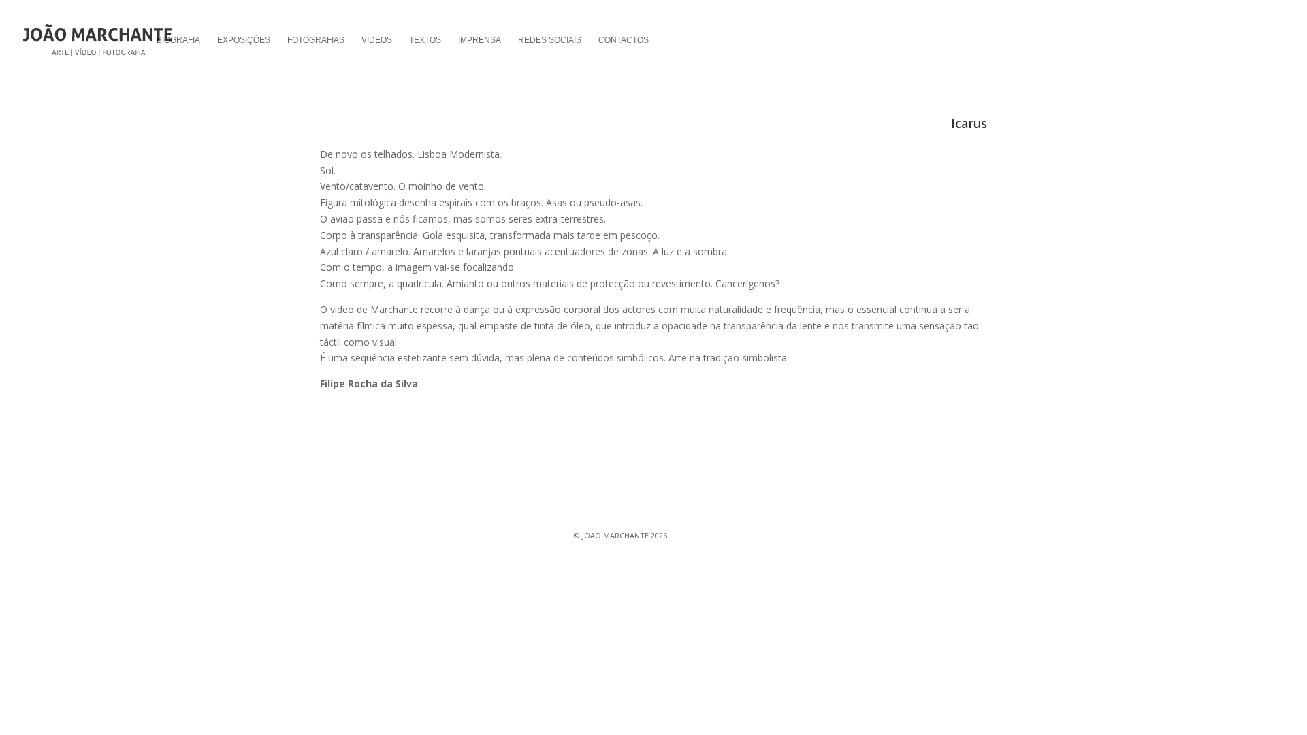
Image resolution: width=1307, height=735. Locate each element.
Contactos (623, 40)
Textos (425, 40)
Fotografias (315, 40)
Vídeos (376, 40)
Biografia (178, 40)
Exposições (243, 40)
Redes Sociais (549, 40)
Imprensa (479, 40)
